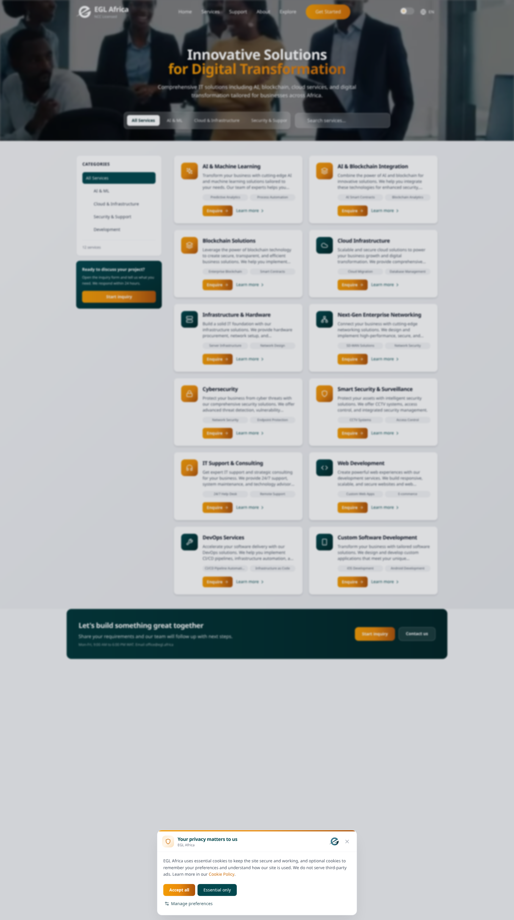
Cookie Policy (221, 874)
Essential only (217, 889)
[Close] (347, 841)
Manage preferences (192, 903)
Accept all (179, 889)
